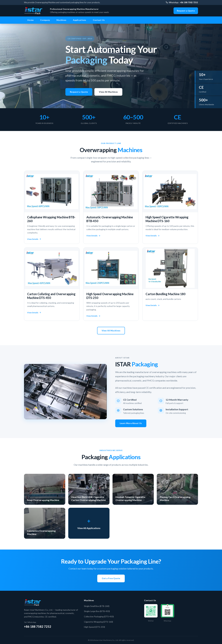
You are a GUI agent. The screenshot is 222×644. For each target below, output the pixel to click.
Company (45, 20)
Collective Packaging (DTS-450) (99, 616)
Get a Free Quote (111, 578)
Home (30, 20)
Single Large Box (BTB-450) (97, 611)
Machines (61, 20)
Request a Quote (186, 10)
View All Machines (108, 92)
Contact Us (99, 20)
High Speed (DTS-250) (94, 627)
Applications (79, 20)
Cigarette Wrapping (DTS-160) (98, 621)
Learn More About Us (131, 423)
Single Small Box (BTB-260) (96, 606)
